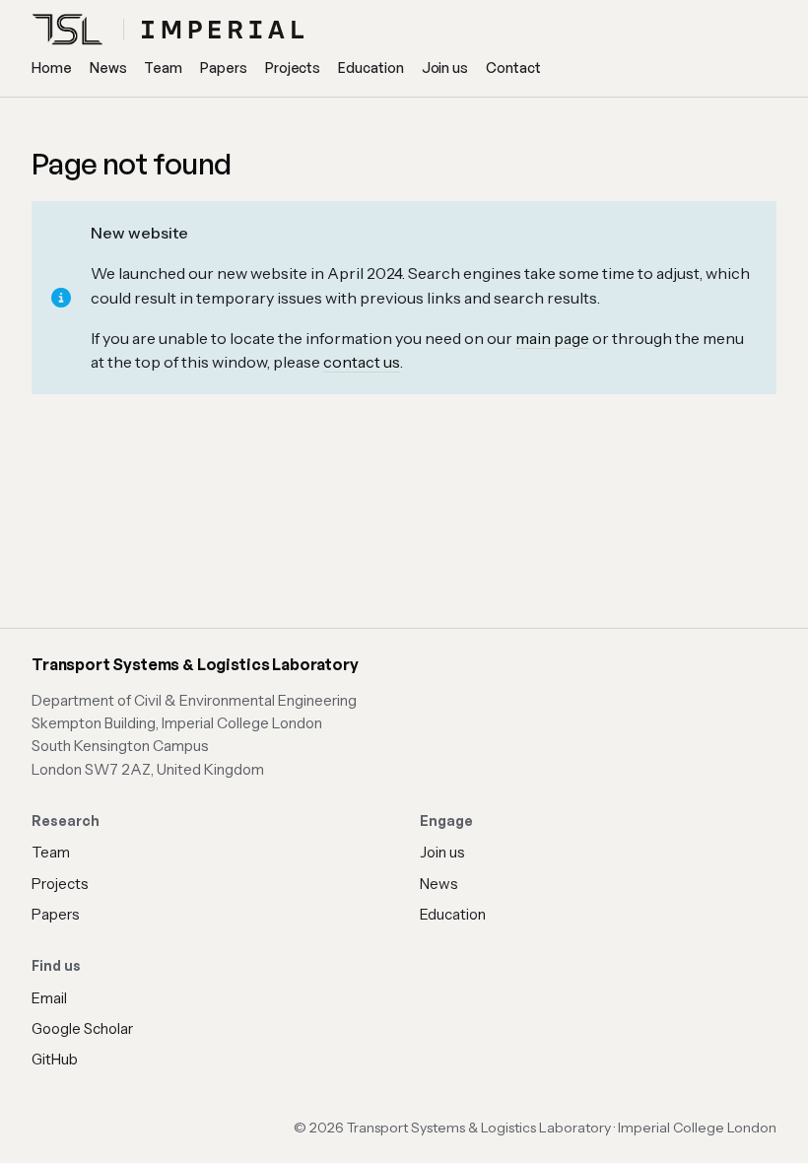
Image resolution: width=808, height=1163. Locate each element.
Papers (223, 67)
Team (163, 67)
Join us (445, 67)
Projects (292, 67)
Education (370, 67)
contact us (361, 362)
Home (52, 67)
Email (49, 998)
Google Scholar (82, 1028)
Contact (513, 67)
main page (552, 338)
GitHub (55, 1059)
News (108, 67)
